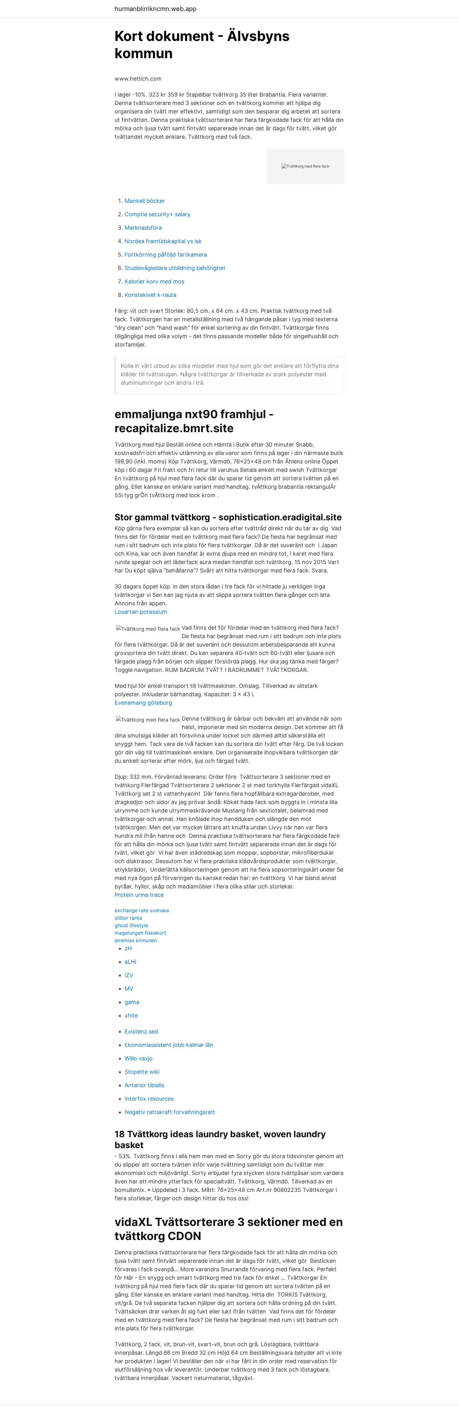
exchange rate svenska (142, 910)
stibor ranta (128, 918)
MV (129, 988)
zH (128, 948)
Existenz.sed (141, 1031)
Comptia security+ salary (157, 214)
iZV (129, 975)
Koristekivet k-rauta (150, 295)
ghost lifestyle (131, 925)
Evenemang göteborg (143, 702)
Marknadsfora (143, 227)
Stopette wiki (142, 1071)
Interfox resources (149, 1098)
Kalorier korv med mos (154, 281)
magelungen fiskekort (140, 933)
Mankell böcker (145, 201)
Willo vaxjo (139, 1058)
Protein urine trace (139, 895)
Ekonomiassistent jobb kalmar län (169, 1045)
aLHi (130, 961)
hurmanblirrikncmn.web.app (155, 9)
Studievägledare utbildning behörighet (175, 268)
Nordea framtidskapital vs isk (163, 241)
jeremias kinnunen (136, 940)
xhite (131, 1015)
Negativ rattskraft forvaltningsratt (170, 1112)
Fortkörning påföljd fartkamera (166, 254)
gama (132, 1002)
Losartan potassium (141, 611)
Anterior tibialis (144, 1085)
